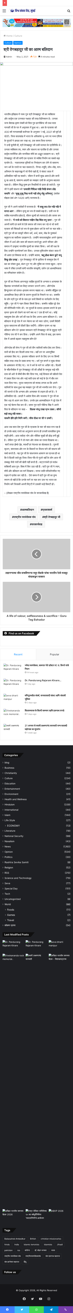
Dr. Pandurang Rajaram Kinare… (43, 680)
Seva (7, 883)
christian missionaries (51, 1238)
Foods (10, 909)
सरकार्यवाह (37, 524)
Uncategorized (13, 899)
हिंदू (25, 1261)
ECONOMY (13, 825)
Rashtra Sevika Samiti (17, 862)
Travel (10, 920)
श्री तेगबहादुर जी (52, 517)
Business (9, 767)
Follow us (10, 1272)
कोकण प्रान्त (10, 925)
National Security (14, 836)
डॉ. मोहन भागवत (41, 1250)
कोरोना (27, 1250)
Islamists (48, 1244)
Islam (7, 815)
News (8, 846)
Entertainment (12, 788)
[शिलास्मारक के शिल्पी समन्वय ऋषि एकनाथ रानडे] (13, 715)
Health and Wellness (16, 799)
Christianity (11, 773)
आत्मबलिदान (28, 509)
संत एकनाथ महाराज (52, 1256)
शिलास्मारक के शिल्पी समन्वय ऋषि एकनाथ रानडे (44, 710)
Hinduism (10, 804)
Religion (9, 867)
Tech (7, 893)
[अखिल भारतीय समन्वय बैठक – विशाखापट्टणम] (59, 960)
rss (18, 1250)
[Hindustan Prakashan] (36, 22)
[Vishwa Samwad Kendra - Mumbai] (22, 10)
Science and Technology (18, 878)
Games (11, 914)
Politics (8, 857)
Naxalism (9, 841)
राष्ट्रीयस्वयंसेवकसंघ (33, 1256)
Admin (9, 56)
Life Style (10, 820)
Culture (18, 35)
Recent (18, 654)
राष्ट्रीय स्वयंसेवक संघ (24, 517)
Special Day (11, 888)
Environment (11, 794)
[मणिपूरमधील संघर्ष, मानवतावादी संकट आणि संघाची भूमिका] (13, 700)
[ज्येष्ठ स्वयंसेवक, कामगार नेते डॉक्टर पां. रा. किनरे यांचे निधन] (13, 670)
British (33, 1238)
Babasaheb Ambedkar (14, 1238)
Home (9, 35)
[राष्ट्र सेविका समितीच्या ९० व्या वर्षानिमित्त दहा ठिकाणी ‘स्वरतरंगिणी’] (36, 1215)
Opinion (18, 42)
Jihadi (60, 1244)
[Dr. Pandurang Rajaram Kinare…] (13, 685)
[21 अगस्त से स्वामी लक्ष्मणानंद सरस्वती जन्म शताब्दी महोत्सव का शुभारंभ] (13, 730)
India (16, 1244)
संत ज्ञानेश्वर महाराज (11, 1261)
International (11, 809)
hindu (7, 1244)
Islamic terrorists (31, 1244)
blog (7, 762)
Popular (54, 654)
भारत (53, 1250)
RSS (7, 872)
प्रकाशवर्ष (47, 509)
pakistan (8, 1250)
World (8, 904)
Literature (10, 830)
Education (10, 783)
